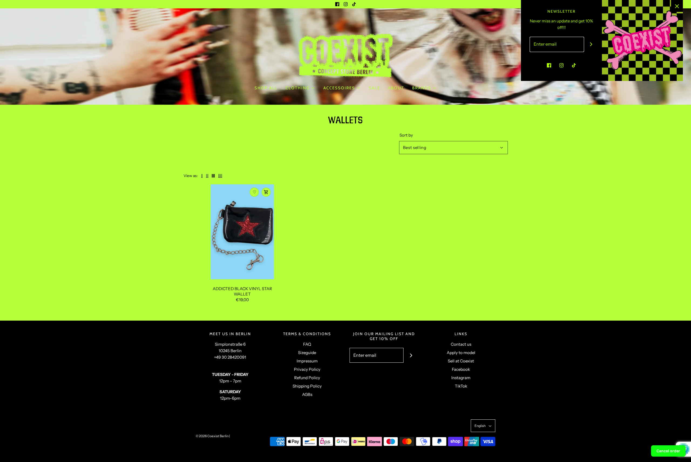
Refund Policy (307, 377)
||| (207, 175)
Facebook (461, 369)
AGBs (307, 394)
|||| (213, 175)
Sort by (406, 135)
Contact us (461, 344)
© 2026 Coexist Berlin (212, 436)
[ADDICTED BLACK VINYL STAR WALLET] (242, 232)
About (396, 88)
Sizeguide (307, 352)
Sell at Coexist (461, 361)
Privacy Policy (307, 369)
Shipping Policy (307, 386)
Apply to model (461, 352)
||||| (220, 175)
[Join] (411, 355)
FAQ (307, 344)
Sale (374, 88)
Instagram (460, 377)
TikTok (461, 386)
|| (202, 175)
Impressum (307, 361)
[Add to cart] (266, 192)
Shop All (266, 88)
